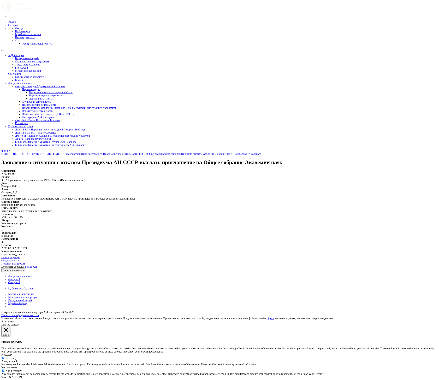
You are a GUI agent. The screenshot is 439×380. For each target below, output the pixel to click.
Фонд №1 (7, 150)
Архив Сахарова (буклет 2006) (33, 138)
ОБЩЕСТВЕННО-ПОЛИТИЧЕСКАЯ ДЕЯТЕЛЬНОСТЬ (35, 153)
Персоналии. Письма (41, 98)
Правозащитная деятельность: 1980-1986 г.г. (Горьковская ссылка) (141, 153)
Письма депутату (25, 37)
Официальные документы (37, 43)
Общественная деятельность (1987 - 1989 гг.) (48, 114)
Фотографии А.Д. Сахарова (38, 117)
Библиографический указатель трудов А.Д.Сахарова (45, 141)
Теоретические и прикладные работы (51, 92)
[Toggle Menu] (2, 50)
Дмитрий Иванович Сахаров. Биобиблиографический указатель (52, 135)
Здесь (271, 318)
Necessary (11, 358)
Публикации (22, 31)
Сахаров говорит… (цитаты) (32, 61)
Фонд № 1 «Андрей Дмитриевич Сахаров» (40, 86)
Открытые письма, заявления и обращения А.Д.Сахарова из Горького (220, 153)
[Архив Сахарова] (16, 10)
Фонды (19, 28)
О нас (18, 40)
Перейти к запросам (13, 263)
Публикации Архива (20, 126)
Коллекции (21, 123)
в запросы (31, 266)
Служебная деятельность (36, 101)
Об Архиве (14, 73)
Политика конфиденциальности (20, 315)
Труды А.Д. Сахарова (27, 64)
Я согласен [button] (7, 321)
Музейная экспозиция (28, 34)
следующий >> (10, 260)
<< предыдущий (10, 257)
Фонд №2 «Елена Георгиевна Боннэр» (37, 120)
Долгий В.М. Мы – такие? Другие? (35, 132)
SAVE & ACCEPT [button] (11, 377)
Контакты (21, 80)
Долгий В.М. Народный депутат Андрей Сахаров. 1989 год (50, 129)
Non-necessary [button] (9, 367)
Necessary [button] (7, 354)
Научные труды (31, 89)
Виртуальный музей (27, 58)
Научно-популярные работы (45, 95)
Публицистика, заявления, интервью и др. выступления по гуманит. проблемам (69, 107)
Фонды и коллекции (20, 83)
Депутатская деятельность (37, 110)
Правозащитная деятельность (39, 104)
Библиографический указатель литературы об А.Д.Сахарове (50, 145)
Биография (21, 67)
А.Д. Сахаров (16, 55)
